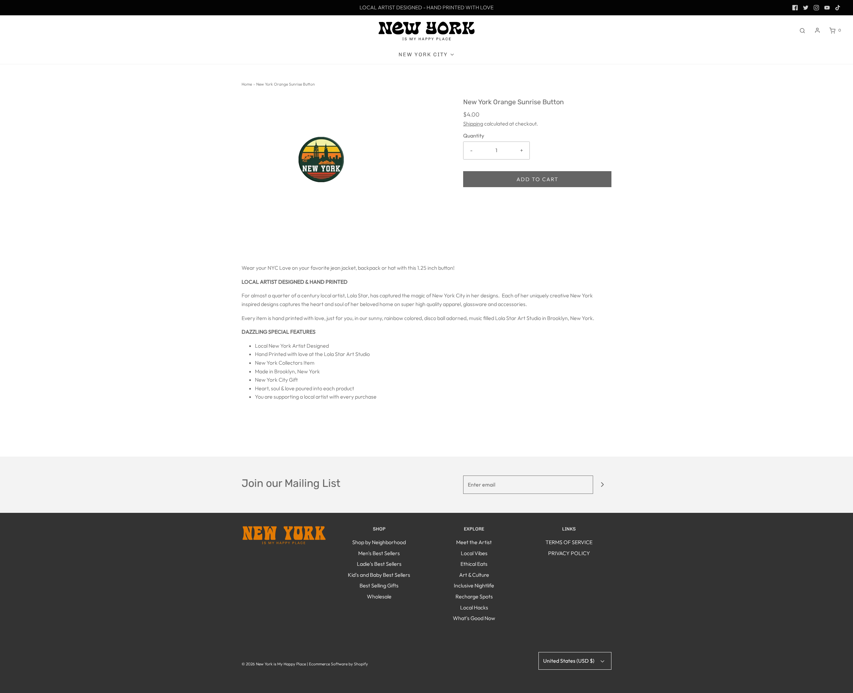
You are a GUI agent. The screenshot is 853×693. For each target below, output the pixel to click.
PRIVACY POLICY (569, 553)
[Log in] (817, 30)
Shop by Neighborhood (379, 542)
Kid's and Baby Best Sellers (379, 574)
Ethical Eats (473, 563)
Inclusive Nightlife (474, 585)
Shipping (473, 123)
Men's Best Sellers (379, 553)
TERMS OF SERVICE (568, 542)
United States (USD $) (569, 660)
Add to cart (537, 179)
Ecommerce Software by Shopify (338, 663)
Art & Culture (474, 574)
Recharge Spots (474, 596)
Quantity (473, 135)
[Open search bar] (802, 30)
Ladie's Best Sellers (379, 563)
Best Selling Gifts (379, 585)
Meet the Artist (474, 542)
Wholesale (379, 596)
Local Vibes (474, 553)
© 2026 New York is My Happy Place (274, 663)
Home (247, 84)
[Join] (602, 485)
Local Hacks (474, 607)
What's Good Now (474, 618)
